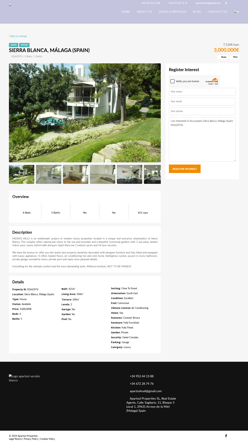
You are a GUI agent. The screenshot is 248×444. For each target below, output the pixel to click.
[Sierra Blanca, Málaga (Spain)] (85, 112)
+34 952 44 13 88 (150, 3)
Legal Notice (15, 439)
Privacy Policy (31, 439)
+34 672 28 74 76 (177, 3)
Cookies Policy (47, 439)
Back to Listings (18, 36)
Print (235, 57)
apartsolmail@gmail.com (208, 3)
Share (223, 57)
